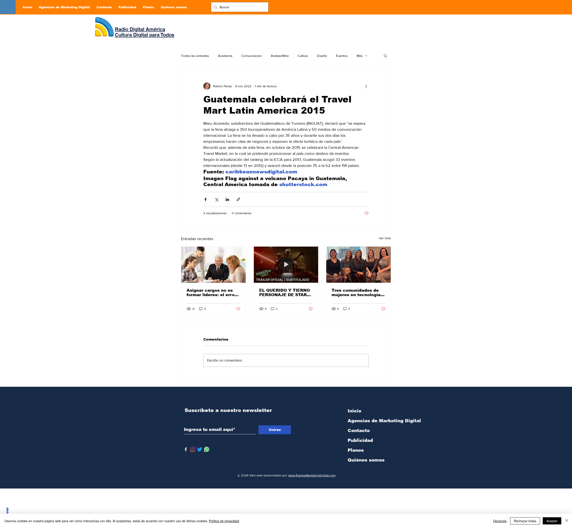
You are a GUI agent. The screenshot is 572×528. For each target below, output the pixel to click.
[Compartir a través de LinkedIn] (227, 199)
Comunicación (251, 56)
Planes (356, 450)
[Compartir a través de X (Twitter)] (216, 199)
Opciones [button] (500, 521)
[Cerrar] (566, 520)
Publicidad (360, 440)
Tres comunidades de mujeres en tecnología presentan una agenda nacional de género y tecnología (356, 292)
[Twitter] (199, 449)
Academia (225, 56)
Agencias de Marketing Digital (371, 420)
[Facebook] (185, 449)
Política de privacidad (224, 521)
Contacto (359, 430)
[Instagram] (192, 449)
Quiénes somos (366, 459)
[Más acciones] (366, 86)
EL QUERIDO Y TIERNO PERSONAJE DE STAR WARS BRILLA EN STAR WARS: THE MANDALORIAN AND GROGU (285, 292)
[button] (385, 55)
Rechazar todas (525, 521)
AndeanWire (280, 56)
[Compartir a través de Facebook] (205, 199)
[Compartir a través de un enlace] (238, 199)
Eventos (342, 56)
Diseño (322, 56)
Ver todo (385, 238)
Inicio (354, 410)
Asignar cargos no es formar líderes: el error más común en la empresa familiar (211, 292)
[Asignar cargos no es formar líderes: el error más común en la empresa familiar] (213, 265)
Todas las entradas (195, 56)
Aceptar (552, 521)
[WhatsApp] (206, 449)
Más (360, 56)
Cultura (303, 56)
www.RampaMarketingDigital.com (311, 475)
